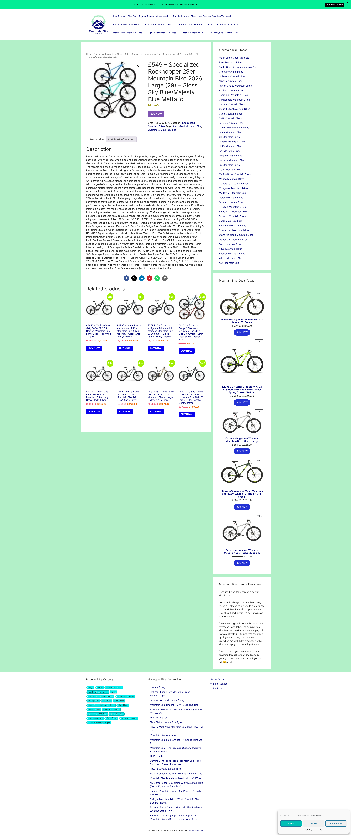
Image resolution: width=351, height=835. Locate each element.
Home (89, 54)
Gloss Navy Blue (117, 714)
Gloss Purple (112, 718)
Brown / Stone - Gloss (126, 696)
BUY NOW (156, 113)
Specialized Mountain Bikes (108, 54)
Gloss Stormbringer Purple (99, 723)
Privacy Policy (319, 830)
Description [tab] (97, 139)
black (99, 687)
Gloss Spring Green (128, 718)
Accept (291, 823)
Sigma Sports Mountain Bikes (162, 32)
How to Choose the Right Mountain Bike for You (176, 773)
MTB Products (155, 756)
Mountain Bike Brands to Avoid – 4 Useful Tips (175, 778)
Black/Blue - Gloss (114, 687)
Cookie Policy (306, 830)
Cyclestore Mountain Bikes (126, 24)
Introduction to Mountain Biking (167, 700)
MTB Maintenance (158, 717)
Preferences (336, 823)
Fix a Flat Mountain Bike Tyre (166, 722)
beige (91, 687)
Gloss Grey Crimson (111, 709)
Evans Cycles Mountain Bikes (159, 24)
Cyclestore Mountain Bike (162, 129)
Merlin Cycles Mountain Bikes (127, 32)
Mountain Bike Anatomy (163, 735)
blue (114, 692)
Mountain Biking (156, 687)
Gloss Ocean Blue (95, 718)
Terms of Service (218, 683)
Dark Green (119, 701)
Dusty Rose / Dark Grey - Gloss (101, 705)
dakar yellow (93, 701)
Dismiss (313, 823)
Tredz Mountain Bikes (192, 32)
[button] (138, 65)
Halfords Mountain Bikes (190, 24)
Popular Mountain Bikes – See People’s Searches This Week (202, 16)
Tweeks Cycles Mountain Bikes (223, 32)
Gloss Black (123, 705)
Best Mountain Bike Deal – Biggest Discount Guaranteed (140, 16)
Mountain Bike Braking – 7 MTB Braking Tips (174, 704)
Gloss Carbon (94, 709)
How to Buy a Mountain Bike (165, 769)
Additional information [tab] (121, 139)
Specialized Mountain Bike (186, 126)
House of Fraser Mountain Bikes (223, 24)
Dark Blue (107, 701)
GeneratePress (196, 830)
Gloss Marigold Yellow (97, 714)
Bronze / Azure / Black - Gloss (101, 696)
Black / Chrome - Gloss (98, 692)
